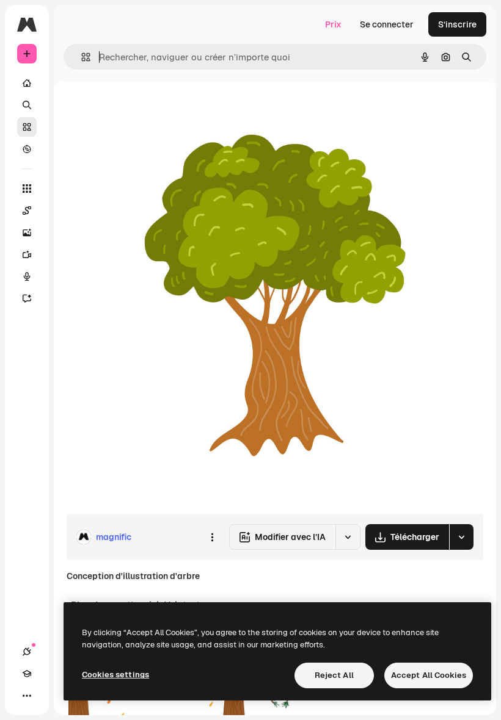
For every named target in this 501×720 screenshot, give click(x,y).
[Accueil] (27, 83)
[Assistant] (27, 298)
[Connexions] (27, 651)
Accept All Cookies (428, 675)
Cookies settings (115, 674)
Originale (146, 109)
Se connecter (387, 24)
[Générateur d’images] (27, 232)
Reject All (334, 675)
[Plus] (27, 695)
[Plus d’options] (212, 537)
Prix (333, 24)
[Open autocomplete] (81, 57)
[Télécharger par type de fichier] (461, 537)
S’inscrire (457, 24)
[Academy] (27, 673)
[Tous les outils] (27, 188)
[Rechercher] (27, 105)
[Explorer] (27, 149)
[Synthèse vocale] (27, 276)
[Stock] (27, 127)
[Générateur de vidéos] (27, 254)
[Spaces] (27, 210)
